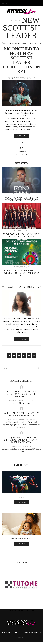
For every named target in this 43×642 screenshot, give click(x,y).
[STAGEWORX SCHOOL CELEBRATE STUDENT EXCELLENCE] (21, 216)
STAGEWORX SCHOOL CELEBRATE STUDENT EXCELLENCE (21, 235)
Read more (21, 339)
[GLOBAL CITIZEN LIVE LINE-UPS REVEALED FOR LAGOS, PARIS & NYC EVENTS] (21, 252)
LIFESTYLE (26, 44)
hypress (13, 78)
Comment (21, 148)
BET (17, 154)
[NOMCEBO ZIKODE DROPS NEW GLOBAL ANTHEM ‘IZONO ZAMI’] (21, 180)
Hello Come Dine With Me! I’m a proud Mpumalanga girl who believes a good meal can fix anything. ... (21, 425)
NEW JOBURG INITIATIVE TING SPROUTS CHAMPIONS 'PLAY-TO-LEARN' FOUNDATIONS (22, 440)
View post (21, 136)
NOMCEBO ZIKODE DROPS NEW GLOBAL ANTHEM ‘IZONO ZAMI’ (21, 199)
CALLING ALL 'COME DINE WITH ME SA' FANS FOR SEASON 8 (21, 414)
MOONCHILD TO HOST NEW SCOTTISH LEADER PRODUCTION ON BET (21, 60)
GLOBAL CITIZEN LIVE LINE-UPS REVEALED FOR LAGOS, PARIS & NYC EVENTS (21, 273)
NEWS (35, 44)
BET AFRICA (23, 154)
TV (40, 44)
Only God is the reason (21, 403)
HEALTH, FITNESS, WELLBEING (21, 538)
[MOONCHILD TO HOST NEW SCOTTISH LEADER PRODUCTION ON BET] (21, 93)
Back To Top (21, 637)
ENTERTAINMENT (12, 44)
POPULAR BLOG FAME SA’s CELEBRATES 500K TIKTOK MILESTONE (21, 394)
